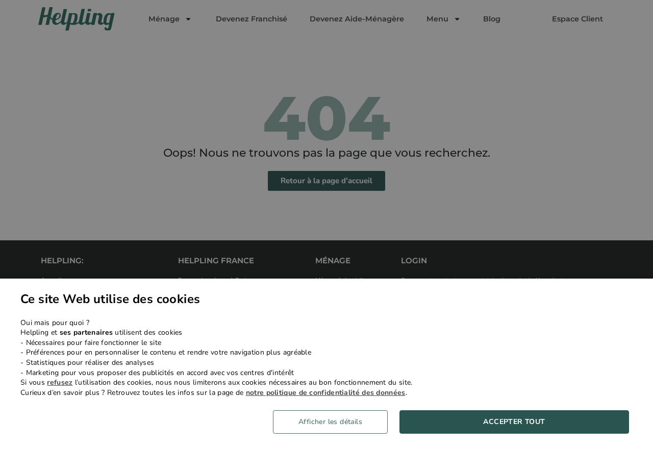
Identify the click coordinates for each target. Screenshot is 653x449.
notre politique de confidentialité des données (326, 392)
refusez (59, 382)
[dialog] (326, 364)
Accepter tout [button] (514, 422)
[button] (334, 422)
